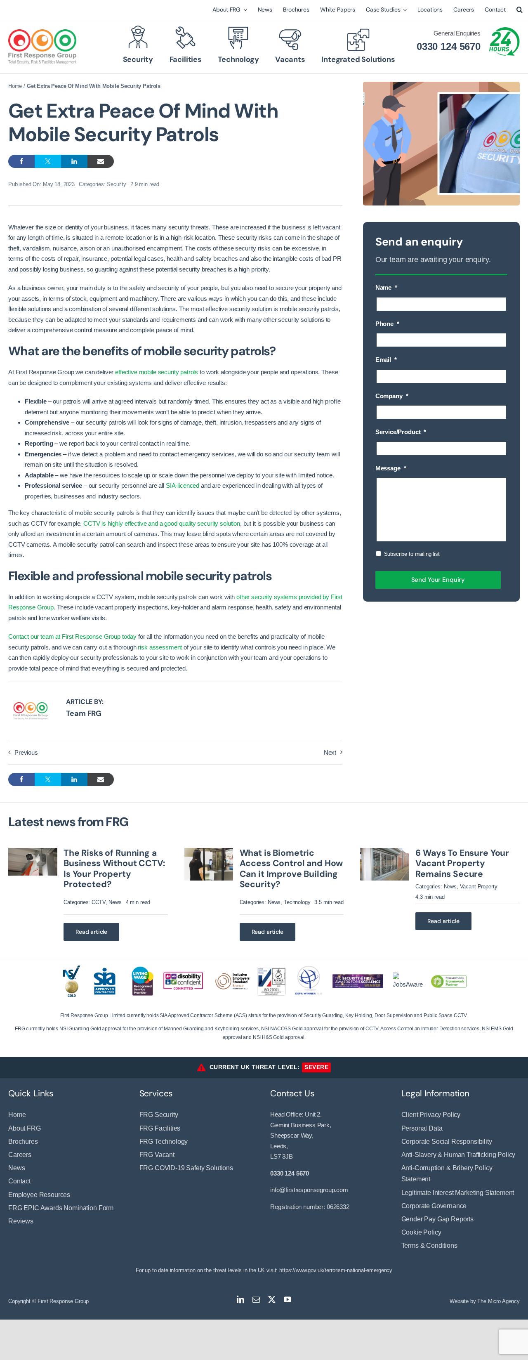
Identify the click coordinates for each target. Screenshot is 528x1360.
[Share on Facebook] (21, 161)
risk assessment (160, 647)
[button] (519, 10)
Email (386, 359)
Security (116, 184)
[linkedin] (240, 1299)
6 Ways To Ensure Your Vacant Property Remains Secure (462, 863)
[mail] (256, 1299)
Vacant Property (478, 886)
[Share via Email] (100, 161)
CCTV (98, 902)
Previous (26, 752)
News (114, 902)
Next (330, 752)
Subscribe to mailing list (412, 554)
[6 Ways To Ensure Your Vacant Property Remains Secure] (384, 851)
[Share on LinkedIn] (74, 161)
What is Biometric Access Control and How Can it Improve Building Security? (291, 868)
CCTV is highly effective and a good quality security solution (161, 523)
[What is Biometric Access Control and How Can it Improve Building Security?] (208, 851)
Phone (387, 323)
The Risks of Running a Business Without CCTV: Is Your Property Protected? (114, 868)
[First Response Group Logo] (42, 32)
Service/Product (401, 431)
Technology (297, 902)
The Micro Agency (498, 1301)
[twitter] (272, 1299)
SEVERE (316, 1067)
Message (390, 468)
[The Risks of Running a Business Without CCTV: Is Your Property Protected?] (32, 851)
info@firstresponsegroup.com (309, 1189)
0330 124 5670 (449, 46)
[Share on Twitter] (48, 161)
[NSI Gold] (71, 968)
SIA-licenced (182, 485)
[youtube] (287, 1299)
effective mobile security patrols (156, 371)
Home (15, 86)
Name (386, 287)
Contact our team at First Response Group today (72, 636)
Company (391, 395)
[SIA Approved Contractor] (104, 967)
